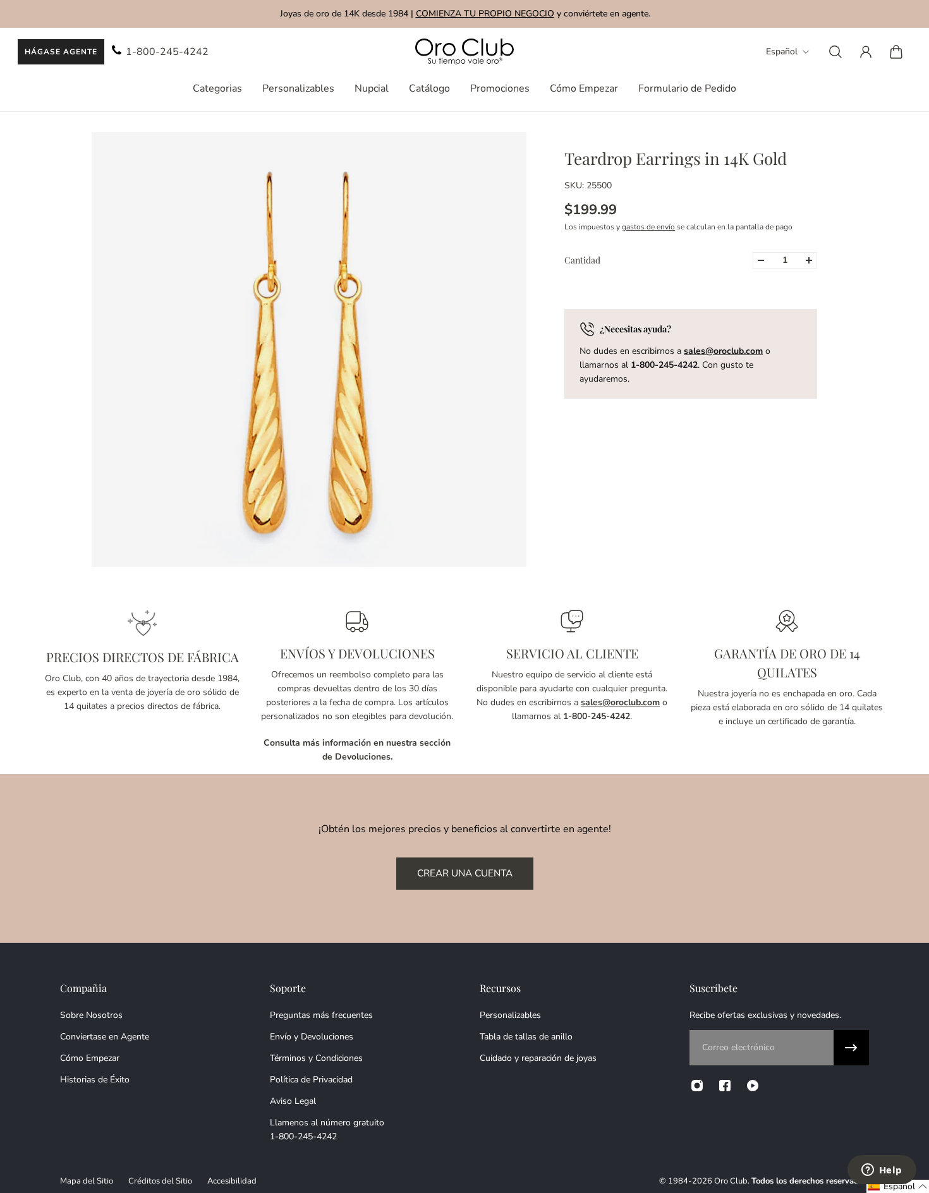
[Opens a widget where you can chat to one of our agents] (881, 1171)
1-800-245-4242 (167, 52)
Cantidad (582, 260)
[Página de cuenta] (866, 52)
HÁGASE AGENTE (61, 52)
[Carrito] (896, 52)
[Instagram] (697, 1085)
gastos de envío (648, 227)
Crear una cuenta (465, 873)
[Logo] (464, 52)
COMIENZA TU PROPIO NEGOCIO (484, 14)
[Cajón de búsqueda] (835, 52)
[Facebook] (725, 1085)
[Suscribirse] (851, 1047)
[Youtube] (753, 1085)
